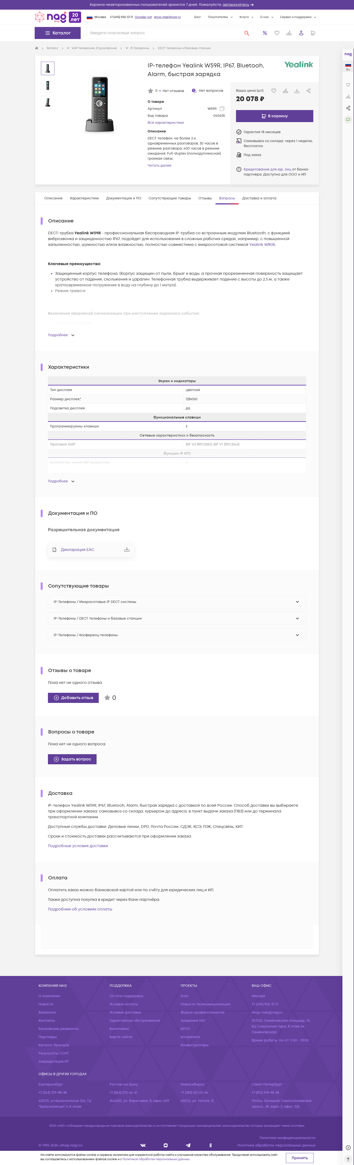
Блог (197, 17)
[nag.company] (143, 1145)
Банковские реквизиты (59, 1029)
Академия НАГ (193, 1020)
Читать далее (159, 165)
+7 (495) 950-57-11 (121, 17)
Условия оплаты (124, 1004)
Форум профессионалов (202, 1012)
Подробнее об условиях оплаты (80, 909)
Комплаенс (120, 1029)
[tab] (53, 198)
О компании (49, 996)
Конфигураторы (195, 1045)
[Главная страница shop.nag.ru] (58, 17)
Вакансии (47, 1012)
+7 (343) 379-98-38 (53, 1092)
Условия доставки (125, 1012)
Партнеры (48, 1037)
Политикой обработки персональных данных (156, 1159)
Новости (46, 1004)
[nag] (211, 1145)
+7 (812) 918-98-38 (265, 1092)
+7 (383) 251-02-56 (194, 1092)
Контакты (47, 1020)
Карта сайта (121, 1037)
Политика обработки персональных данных (276, 1145)
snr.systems (190, 1037)
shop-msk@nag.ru (167, 17)
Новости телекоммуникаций (205, 1004)
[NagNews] (188, 1145)
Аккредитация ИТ (54, 1061)
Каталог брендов (54, 1045)
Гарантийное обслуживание (135, 1020)
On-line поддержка (126, 996)
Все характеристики (166, 122)
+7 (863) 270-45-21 (123, 1092)
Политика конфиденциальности (287, 1138)
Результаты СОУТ (54, 1053)
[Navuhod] (166, 1145)
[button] (177, 5)
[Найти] (247, 33)
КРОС (185, 1029)
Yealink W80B (262, 244)
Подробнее (58, 335)
